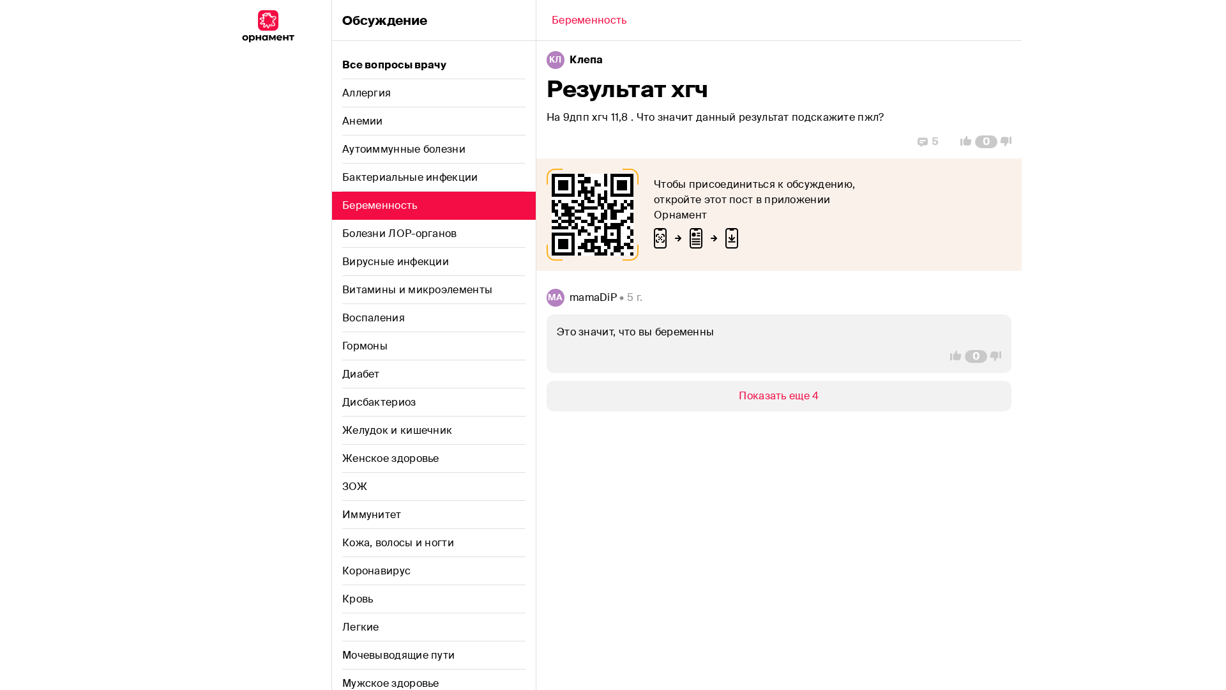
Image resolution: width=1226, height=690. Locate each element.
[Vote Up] (962, 141)
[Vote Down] (1009, 141)
